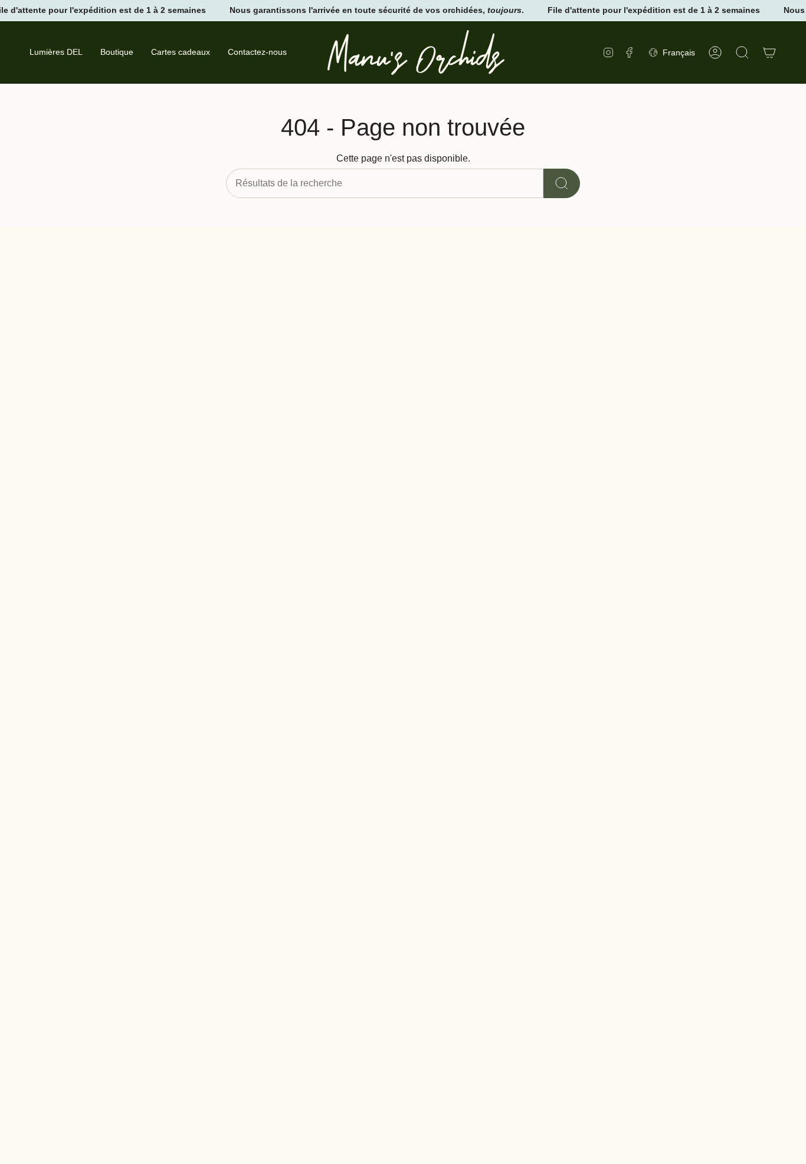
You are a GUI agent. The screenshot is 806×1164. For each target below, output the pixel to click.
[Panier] (769, 52)
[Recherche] (561, 183)
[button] (116, 52)
